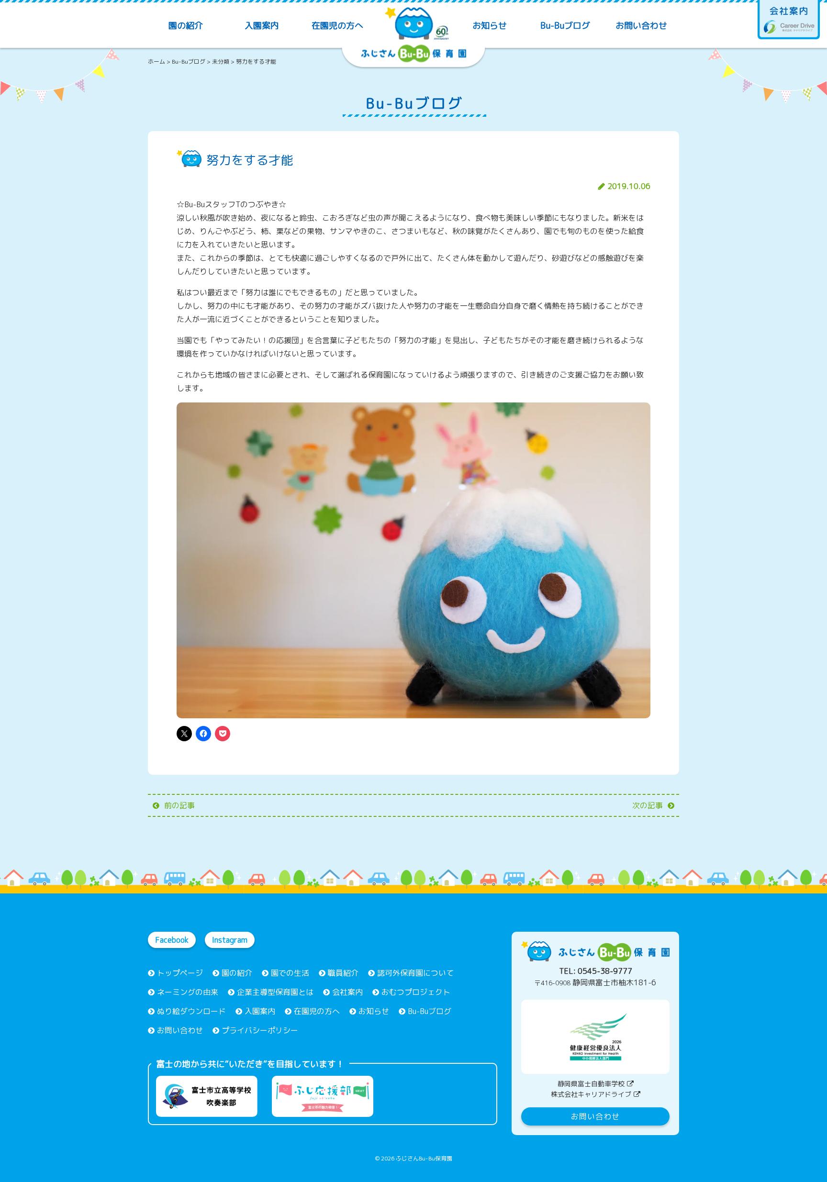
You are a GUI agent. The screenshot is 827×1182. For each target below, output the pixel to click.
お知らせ (489, 26)
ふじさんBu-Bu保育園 (424, 1158)
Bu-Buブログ (565, 26)
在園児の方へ (337, 26)
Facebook (172, 940)
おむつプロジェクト (415, 992)
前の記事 (179, 805)
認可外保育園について (415, 973)
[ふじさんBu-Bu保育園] (413, 32)
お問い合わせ (641, 26)
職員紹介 (343, 973)
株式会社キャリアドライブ (591, 1094)
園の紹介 (185, 26)
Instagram (229, 940)
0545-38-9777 (605, 971)
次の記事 (647, 805)
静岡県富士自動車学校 (591, 1083)
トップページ (180, 973)
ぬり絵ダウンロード (191, 1011)
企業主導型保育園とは (275, 992)
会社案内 (347, 992)
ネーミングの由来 (187, 992)
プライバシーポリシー (260, 1030)
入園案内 (262, 26)
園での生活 (290, 973)
